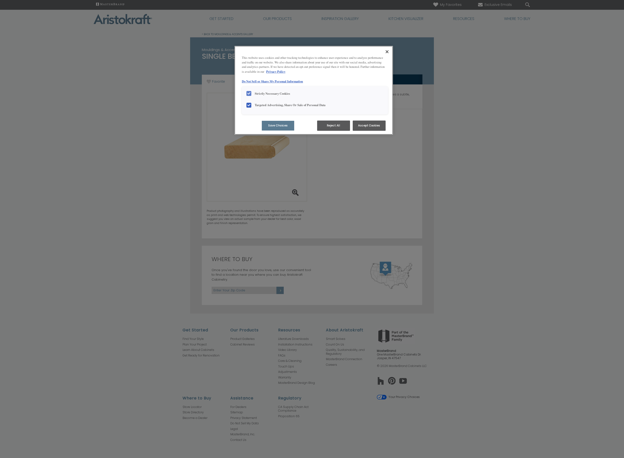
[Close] (387, 51)
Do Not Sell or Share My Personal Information (272, 81)
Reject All (333, 125)
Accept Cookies (369, 125)
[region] (313, 90)
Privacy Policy (275, 71)
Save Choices (278, 125)
